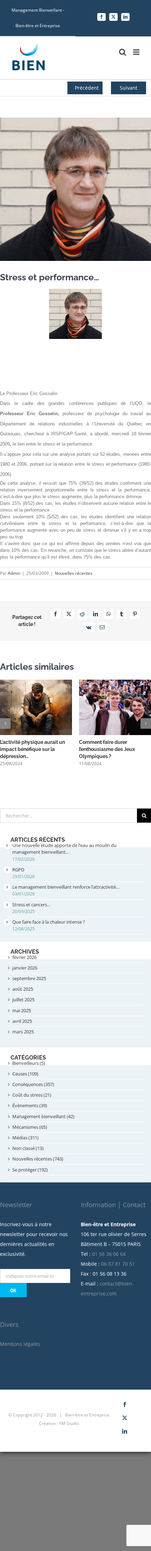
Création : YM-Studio (59, 1423)
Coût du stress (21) (31, 1095)
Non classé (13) (28, 1148)
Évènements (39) (29, 1105)
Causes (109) (25, 1073)
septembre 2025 (29, 978)
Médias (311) (25, 1137)
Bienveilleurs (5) (28, 1063)
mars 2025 (23, 1031)
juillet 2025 (23, 999)
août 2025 (22, 989)
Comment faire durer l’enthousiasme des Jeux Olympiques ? (107, 749)
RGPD (18, 869)
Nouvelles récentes (73, 573)
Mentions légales (20, 1344)
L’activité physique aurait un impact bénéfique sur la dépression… (32, 749)
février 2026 (24, 957)
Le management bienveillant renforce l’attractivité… (65, 887)
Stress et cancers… (31, 904)
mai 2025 (21, 1010)
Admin (14, 573)
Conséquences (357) (33, 1084)
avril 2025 (22, 1021)
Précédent (87, 87)
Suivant (128, 87)
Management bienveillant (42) (43, 1116)
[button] (5, 723)
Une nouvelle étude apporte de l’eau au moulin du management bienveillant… (64, 848)
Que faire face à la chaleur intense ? (48, 922)
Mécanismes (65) (29, 1127)
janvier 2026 (24, 968)
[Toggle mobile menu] (136, 52)
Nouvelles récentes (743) (37, 1159)
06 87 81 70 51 (118, 1263)
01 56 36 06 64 (109, 1254)
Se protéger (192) (30, 1170)
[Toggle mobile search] (122, 52)
